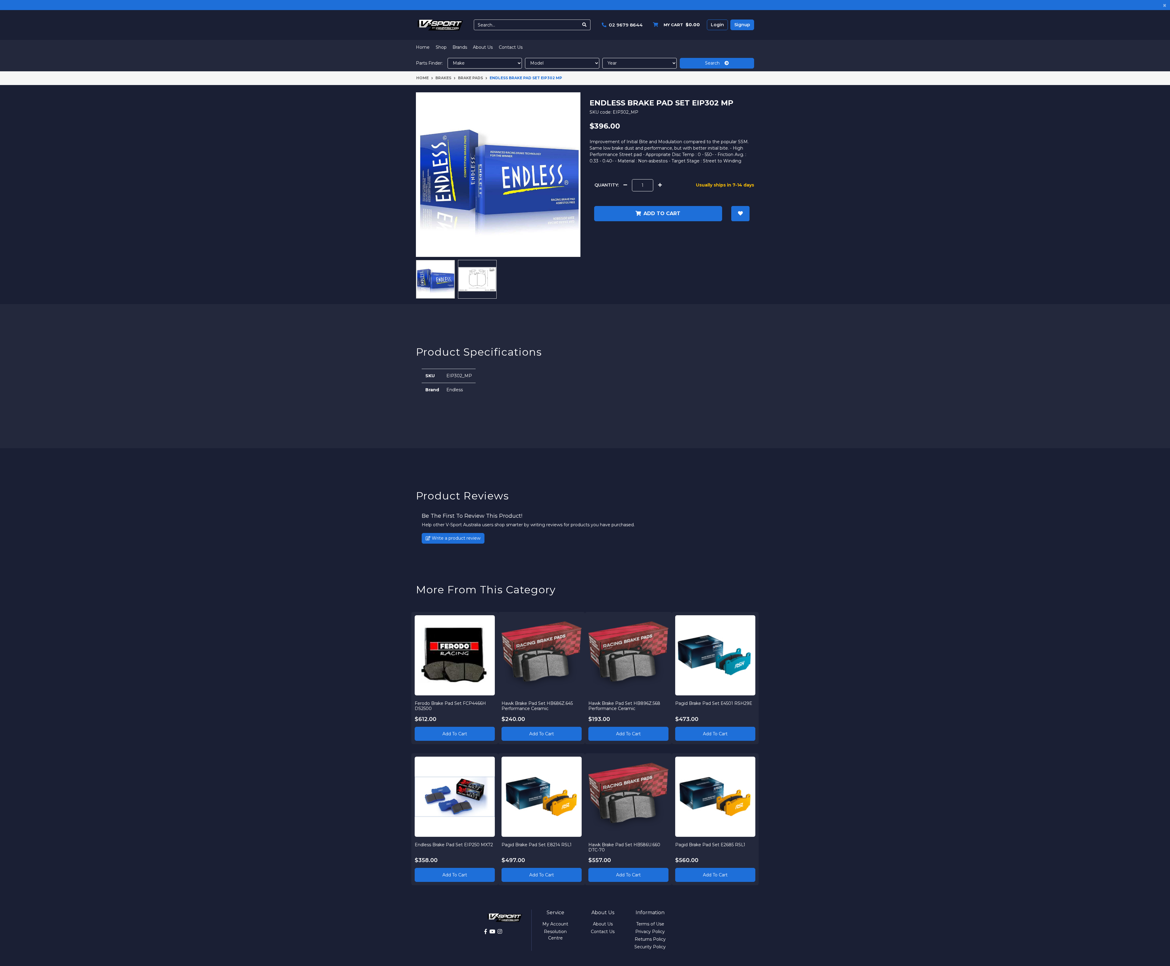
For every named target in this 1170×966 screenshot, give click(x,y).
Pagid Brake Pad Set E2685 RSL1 (710, 844)
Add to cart (662, 213)
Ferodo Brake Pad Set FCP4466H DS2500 (450, 706)
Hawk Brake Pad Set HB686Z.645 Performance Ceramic (537, 706)
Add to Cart (454, 734)
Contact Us (511, 47)
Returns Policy (650, 939)
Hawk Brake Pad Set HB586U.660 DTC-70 (624, 847)
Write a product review (455, 538)
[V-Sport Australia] (440, 24)
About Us (483, 47)
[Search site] (584, 25)
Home (423, 47)
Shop (441, 47)
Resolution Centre (555, 935)
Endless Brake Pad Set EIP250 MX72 (454, 844)
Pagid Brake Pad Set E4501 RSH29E (713, 703)
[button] (740, 213)
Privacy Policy (650, 931)
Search (715, 63)
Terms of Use (650, 924)
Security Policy (650, 947)
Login (717, 24)
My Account (555, 924)
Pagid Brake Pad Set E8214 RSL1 (537, 844)
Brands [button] (459, 47)
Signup (742, 24)
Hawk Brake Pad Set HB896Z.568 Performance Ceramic (624, 706)
